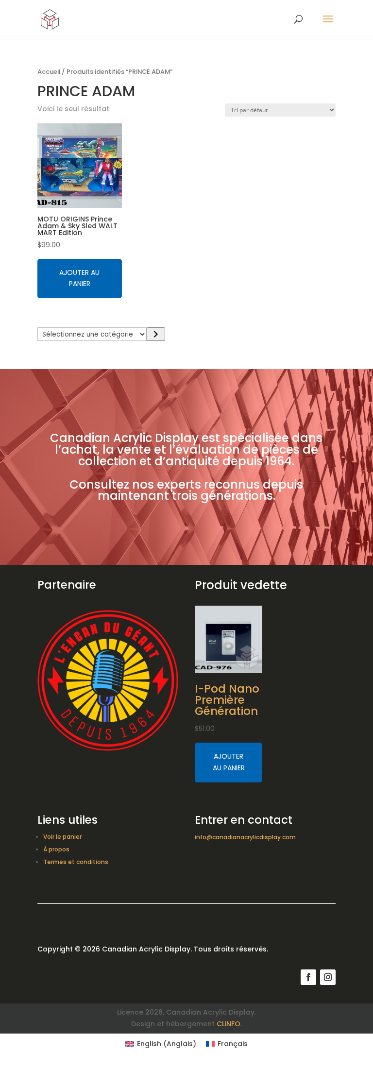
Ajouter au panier (79, 278)
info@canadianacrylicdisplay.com (245, 837)
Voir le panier (62, 836)
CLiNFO (228, 1024)
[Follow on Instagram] (328, 977)
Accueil (48, 71)
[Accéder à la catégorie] (156, 334)
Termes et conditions (75, 862)
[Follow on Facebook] (308, 977)
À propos (56, 849)
